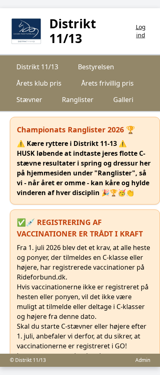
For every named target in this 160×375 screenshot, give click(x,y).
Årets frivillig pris (107, 83)
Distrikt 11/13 (37, 66)
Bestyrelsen (96, 66)
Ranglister (78, 99)
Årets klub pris (39, 83)
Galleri (123, 99)
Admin (142, 360)
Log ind (141, 31)
